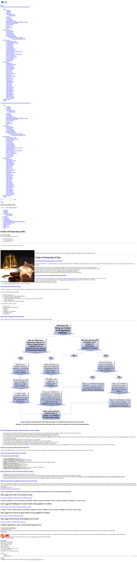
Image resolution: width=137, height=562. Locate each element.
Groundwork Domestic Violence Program (68, 279)
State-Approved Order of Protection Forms (10, 488)
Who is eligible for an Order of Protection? (11, 286)
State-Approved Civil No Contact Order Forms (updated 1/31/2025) (16, 506)
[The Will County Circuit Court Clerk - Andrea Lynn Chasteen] (15, 6)
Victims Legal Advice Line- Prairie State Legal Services (13, 521)
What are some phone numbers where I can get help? (13, 453)
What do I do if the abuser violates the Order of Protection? (15, 447)
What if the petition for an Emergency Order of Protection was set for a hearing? (20, 430)
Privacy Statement (32, 559)
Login (2, 5)
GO (15, 199)
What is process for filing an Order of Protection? (12, 316)
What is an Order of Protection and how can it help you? (49, 261)
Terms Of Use (40, 559)
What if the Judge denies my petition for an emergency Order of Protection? (19, 480)
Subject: (5, 554)
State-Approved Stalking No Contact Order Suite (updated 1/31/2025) (16, 497)
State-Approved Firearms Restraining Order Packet (12, 515)
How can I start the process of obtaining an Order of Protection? (50, 275)
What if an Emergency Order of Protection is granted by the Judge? (17, 471)
